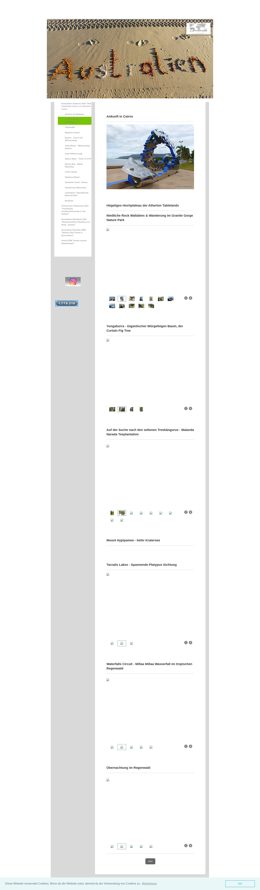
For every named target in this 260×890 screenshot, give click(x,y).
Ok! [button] (240, 883)
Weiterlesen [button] (149, 883)
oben (150, 861)
